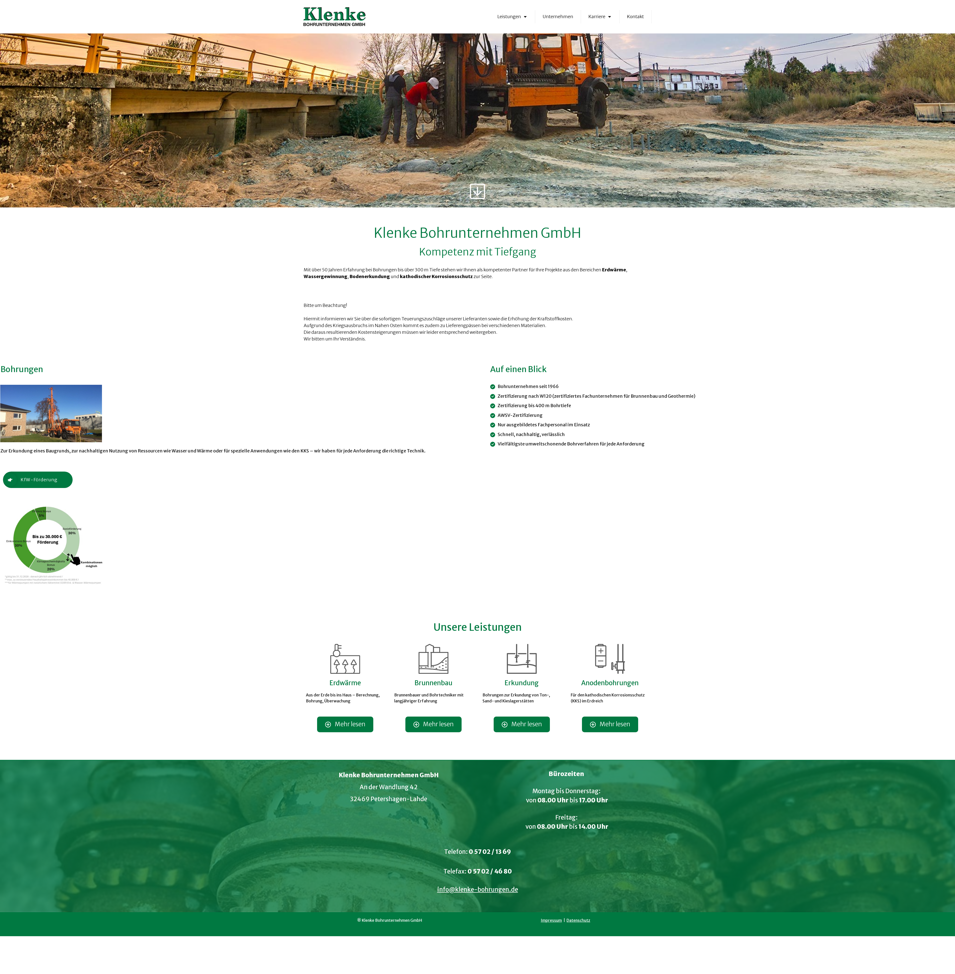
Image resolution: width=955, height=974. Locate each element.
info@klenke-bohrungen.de (477, 889)
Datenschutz (578, 920)
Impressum (551, 920)
